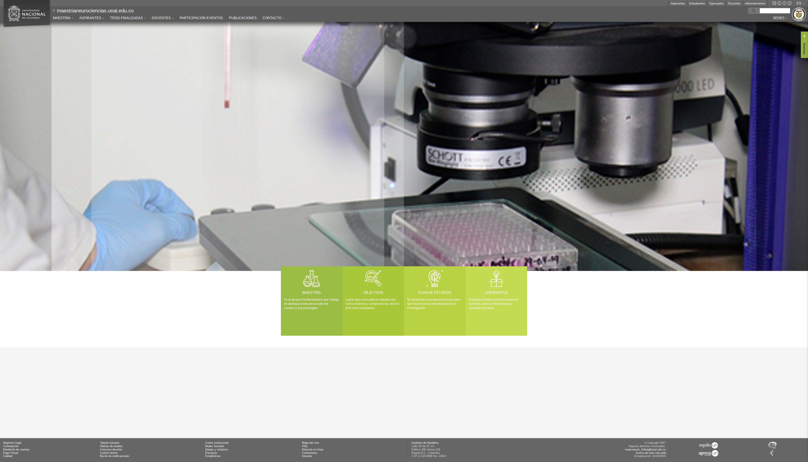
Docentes (734, 3)
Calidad (7, 456)
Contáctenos (309, 452)
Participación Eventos (201, 18)
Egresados (716, 3)
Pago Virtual (10, 452)
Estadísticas (213, 456)
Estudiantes (697, 3)
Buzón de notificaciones (114, 456)
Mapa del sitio (310, 442)
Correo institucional (217, 442)
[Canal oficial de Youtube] (784, 3)
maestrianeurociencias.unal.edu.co (95, 10)
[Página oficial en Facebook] (774, 3)
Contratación (11, 446)
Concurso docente (111, 449)
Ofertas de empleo (111, 446)
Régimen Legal (12, 442)
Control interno (109, 452)
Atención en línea (312, 449)
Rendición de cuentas (16, 449)
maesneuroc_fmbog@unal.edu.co (645, 449)
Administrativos (755, 3)
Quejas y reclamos (216, 449)
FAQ (304, 446)
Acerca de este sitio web (651, 452)
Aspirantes (678, 3)
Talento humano (109, 442)
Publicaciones (243, 18)
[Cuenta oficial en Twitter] (779, 3)
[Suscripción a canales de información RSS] (789, 3)
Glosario (307, 456)
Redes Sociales (214, 446)
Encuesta (211, 452)
